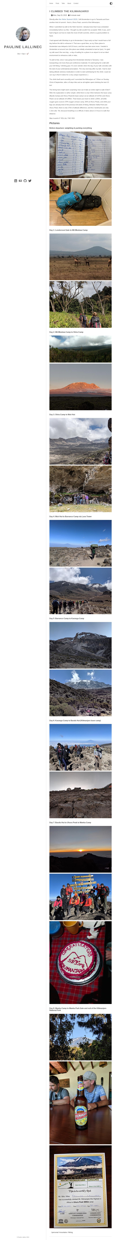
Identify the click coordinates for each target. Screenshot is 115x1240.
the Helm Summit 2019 (68, 19)
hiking (70, 1232)
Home (51, 3)
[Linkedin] (16, 181)
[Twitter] (30, 181)
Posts (57, 3)
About (69, 3)
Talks (63, 3)
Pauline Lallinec (23, 47)
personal (55, 1232)
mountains (63, 1232)
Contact (76, 3)
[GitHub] (25, 181)
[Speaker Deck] (21, 181)
